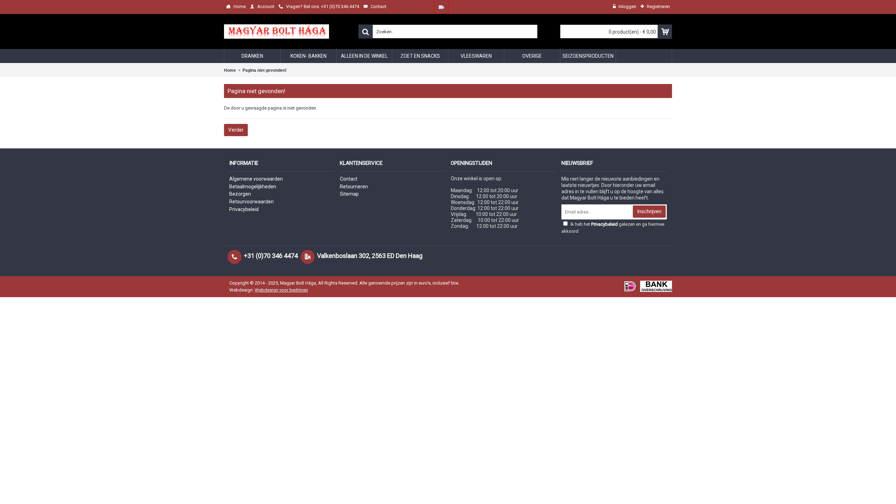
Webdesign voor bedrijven (281, 290)
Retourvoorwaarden (251, 201)
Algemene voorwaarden (256, 179)
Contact (348, 179)
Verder (236, 130)
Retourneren (354, 186)
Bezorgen (240, 194)
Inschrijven (649, 211)
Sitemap (349, 194)
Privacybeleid (244, 209)
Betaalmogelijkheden (252, 186)
